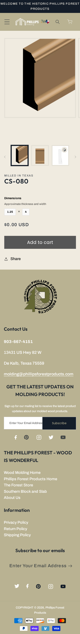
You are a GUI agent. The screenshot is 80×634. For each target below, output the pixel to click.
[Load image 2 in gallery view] (40, 155)
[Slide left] (4, 157)
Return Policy (15, 529)
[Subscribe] (70, 566)
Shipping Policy (17, 535)
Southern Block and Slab (25, 491)
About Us (12, 497)
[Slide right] (75, 157)
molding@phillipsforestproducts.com (38, 374)
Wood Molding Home (22, 472)
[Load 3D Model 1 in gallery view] (60, 155)
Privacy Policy (16, 522)
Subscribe (59, 423)
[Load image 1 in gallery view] (20, 155)
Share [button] (15, 259)
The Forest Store (18, 485)
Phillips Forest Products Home (30, 479)
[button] (7, 22)
